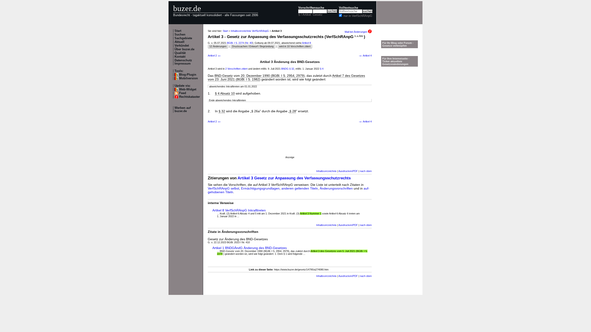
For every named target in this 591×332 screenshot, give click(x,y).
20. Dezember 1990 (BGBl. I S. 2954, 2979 (272, 75)
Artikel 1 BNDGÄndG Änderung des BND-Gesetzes (249, 248)
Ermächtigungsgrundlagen (260, 188)
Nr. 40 (249, 43)
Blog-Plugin (187, 74)
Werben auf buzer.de (183, 109)
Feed (182, 93)
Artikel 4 (365, 55)
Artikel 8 (306, 43)
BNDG (285, 68)
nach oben (366, 171)
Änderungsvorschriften (336, 188)
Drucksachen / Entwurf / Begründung (253, 46)
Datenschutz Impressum (183, 62)
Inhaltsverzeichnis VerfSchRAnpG (250, 31)
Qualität (180, 53)
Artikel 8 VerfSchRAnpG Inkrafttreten (239, 210)
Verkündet (182, 45)
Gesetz (318, 14)
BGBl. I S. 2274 (235, 43)
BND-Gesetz (223, 75)
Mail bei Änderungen (356, 31)
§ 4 (321, 68)
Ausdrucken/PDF (348, 171)
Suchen (180, 34)
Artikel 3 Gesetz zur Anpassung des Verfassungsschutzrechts (294, 178)
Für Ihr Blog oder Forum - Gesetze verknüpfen (397, 44)
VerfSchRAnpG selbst (223, 188)
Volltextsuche (348, 7)
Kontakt (180, 56)
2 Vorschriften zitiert (236, 68)
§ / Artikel (304, 14)
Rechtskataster (189, 96)
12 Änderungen (217, 46)
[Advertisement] (290, 145)
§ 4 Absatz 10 (225, 93)
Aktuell (179, 42)
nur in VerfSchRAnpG (358, 16)
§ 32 (291, 68)
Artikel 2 (214, 55)
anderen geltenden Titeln (299, 188)
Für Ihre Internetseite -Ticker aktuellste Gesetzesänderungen (395, 61)
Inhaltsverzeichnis (326, 171)
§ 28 (292, 111)
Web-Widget (187, 89)
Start (178, 31)
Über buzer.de (184, 49)
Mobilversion (188, 78)
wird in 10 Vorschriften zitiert (295, 46)
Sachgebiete (183, 38)
